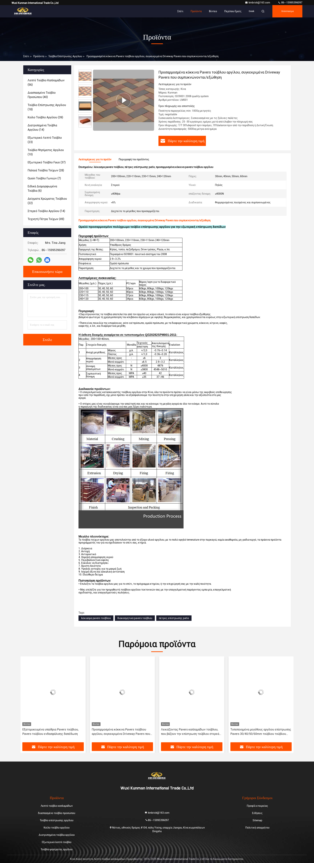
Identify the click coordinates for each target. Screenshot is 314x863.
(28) (46, 170)
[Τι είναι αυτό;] (39, 260)
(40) (42, 95)
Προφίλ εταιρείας (257, 805)
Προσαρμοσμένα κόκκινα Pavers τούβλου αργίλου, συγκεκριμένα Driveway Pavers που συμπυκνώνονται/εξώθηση (121, 732)
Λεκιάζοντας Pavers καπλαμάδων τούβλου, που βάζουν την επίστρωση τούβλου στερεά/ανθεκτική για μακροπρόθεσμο (190, 732)
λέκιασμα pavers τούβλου (96, 618)
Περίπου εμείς (232, 11)
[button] (27, 700)
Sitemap (257, 820)
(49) (46, 219)
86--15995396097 (291, 2)
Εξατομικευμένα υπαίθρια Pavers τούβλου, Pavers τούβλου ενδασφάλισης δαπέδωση (50, 732)
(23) (45, 140)
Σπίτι (180, 11)
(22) (47, 201)
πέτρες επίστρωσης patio (174, 618)
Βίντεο (213, 11)
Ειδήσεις (257, 813)
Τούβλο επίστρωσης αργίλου (65, 56)
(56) (46, 82)
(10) (46, 152)
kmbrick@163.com (260, 2)
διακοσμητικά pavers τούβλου (134, 618)
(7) (44, 178)
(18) (47, 107)
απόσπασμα (287, 11)
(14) (42, 127)
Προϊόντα (196, 11)
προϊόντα (38, 56)
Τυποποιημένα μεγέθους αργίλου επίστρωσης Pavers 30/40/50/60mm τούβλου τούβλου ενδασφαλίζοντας (260, 732)
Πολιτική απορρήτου (257, 827)
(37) (47, 162)
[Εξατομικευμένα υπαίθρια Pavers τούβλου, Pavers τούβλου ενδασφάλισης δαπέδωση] (53, 692)
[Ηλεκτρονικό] (47, 260)
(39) (45, 117)
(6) (42, 188)
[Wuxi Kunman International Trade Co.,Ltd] (23, 11)
